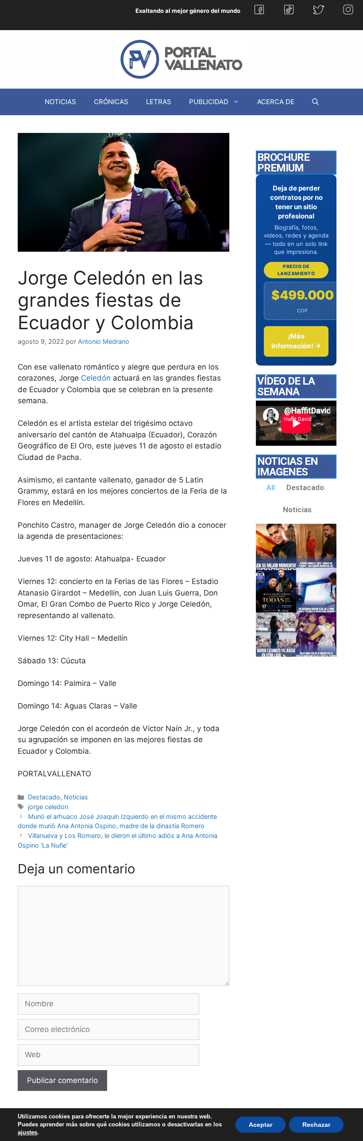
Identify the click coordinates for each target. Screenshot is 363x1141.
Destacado (44, 797)
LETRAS (158, 101)
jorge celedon (48, 806)
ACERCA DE (275, 101)
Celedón (96, 378)
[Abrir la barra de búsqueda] (315, 102)
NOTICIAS (60, 101)
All (270, 487)
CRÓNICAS (111, 101)
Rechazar (316, 1124)
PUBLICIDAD (208, 101)
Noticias (76, 797)
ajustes (27, 1132)
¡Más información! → (296, 341)
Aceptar (260, 1124)
